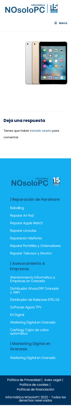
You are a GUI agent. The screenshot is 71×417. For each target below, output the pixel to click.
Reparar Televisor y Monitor (31, 253)
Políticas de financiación (35, 389)
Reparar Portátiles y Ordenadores (35, 246)
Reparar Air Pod (22, 215)
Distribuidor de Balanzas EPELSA (35, 299)
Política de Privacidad (23, 380)
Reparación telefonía (26, 238)
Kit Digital (17, 315)
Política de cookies (34, 384)
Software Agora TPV (26, 307)
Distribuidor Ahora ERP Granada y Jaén (34, 290)
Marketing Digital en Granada (32, 322)
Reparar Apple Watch (26, 223)
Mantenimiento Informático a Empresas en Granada (32, 279)
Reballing (17, 208)
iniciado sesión (40, 131)
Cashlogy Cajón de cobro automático (29, 332)
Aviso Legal (52, 380)
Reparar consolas (23, 230)
